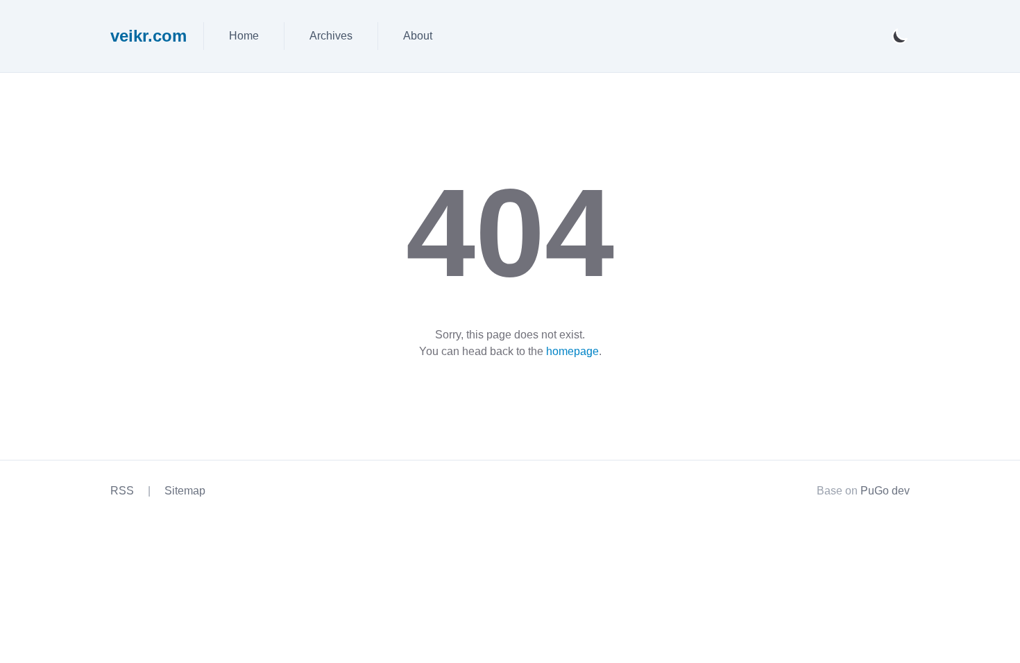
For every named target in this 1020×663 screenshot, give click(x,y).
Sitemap (184, 491)
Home (244, 36)
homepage (572, 351)
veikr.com (148, 35)
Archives (330, 36)
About (417, 36)
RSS (122, 491)
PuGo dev (885, 491)
